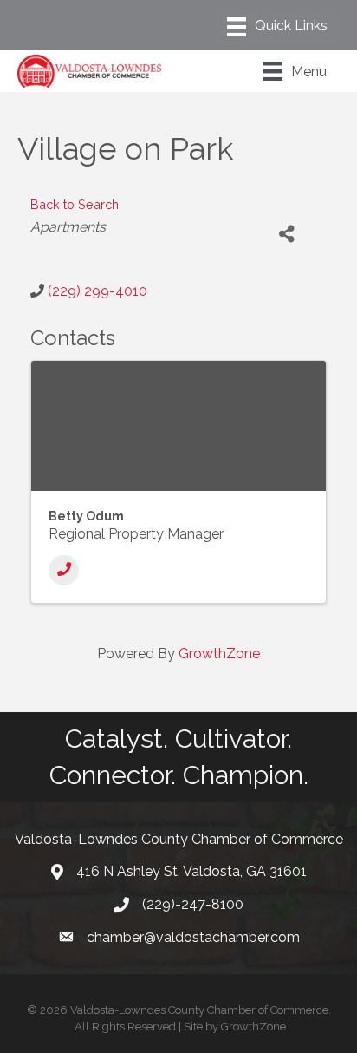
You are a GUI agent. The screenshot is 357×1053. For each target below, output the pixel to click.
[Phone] (64, 570)
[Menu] (277, 27)
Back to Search (74, 204)
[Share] (287, 233)
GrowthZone (219, 653)
